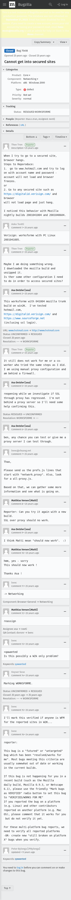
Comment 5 (17, 386)
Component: (14, 78)
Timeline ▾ (61, 136)
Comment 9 (17, 532)
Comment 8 (17, 504)
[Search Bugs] (51, 5)
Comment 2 (17, 252)
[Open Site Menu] (5, 5)
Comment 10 (17, 553)
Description (17, 148)
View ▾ (63, 42)
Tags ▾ (46, 136)
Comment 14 (17, 675)
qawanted (20, 664)
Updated (15, 852)
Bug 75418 (22, 50)
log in (20, 867)
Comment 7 (17, 454)
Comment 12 (17, 613)
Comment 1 (17, 227)
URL (22, 125)
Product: (16, 75)
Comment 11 (17, 586)
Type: (18, 89)
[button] (62, 5)
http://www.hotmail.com (45, 330)
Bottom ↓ (31, 136)
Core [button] (26, 75)
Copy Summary (42, 42)
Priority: (16, 94)
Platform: (16, 82)
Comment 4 (17, 353)
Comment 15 (17, 710)
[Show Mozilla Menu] (12, 5)
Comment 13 (17, 644)
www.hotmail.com (18, 330)
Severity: (16, 98)
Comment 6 (17, 429)
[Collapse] (65, 146)
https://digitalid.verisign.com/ (27, 193)
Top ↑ (7, 888)
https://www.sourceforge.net (24, 318)
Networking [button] (30, 78)
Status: (17, 111)
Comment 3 (17, 293)
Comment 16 (17, 734)
